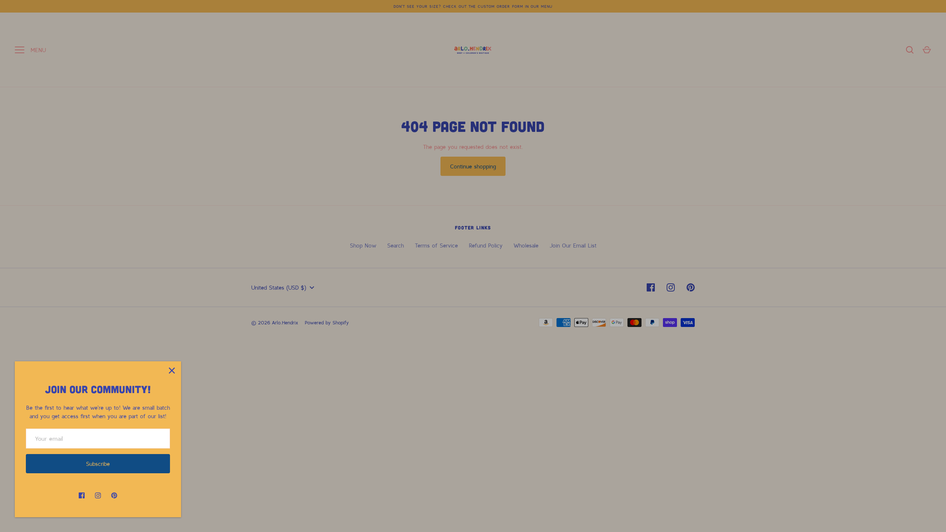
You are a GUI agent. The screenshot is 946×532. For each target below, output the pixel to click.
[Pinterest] (114, 495)
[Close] (172, 370)
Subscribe (98, 463)
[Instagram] (98, 495)
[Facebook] (82, 495)
